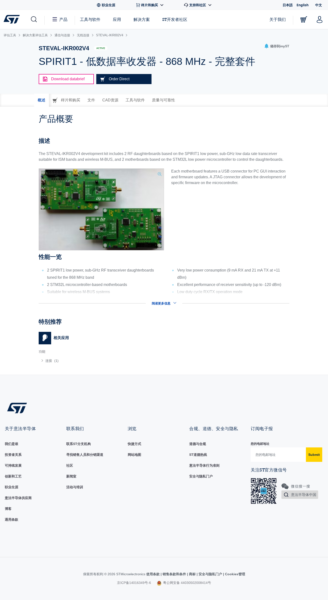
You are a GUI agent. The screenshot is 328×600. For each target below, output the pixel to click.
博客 (8, 509)
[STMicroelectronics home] (13, 19)
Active (100, 48)
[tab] (41, 100)
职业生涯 (11, 487)
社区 (69, 465)
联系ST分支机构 (78, 444)
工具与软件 (90, 19)
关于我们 (277, 19)
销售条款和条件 (174, 574)
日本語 (288, 5)
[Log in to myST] (319, 19)
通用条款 (11, 519)
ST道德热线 (198, 455)
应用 (117, 19)
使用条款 (153, 574)
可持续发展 (13, 465)
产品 (63, 19)
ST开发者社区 (174, 19)
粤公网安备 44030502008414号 (186, 583)
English (303, 5)
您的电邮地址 (260, 443)
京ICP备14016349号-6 (134, 583)
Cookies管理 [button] (234, 574)
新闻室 (71, 476)
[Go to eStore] (303, 19)
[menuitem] (99, 361)
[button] (33, 19)
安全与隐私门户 (201, 476)
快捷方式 (134, 444)
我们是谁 (11, 444)
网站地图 (134, 455)
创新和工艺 (13, 476)
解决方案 (142, 19)
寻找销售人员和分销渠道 (84, 455)
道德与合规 (197, 444)
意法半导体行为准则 (204, 465)
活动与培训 (74, 487)
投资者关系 (13, 455)
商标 (192, 574)
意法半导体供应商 (18, 498)
